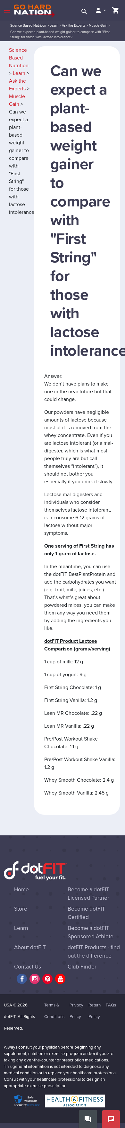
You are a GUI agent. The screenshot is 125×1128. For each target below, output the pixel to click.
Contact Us (27, 966)
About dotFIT (30, 947)
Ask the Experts (73, 25)
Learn (54, 25)
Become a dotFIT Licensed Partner (88, 893)
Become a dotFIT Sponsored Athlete (90, 932)
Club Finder (82, 966)
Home (21, 889)
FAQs (111, 1005)
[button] (100, 10)
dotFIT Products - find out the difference (94, 951)
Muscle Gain (98, 25)
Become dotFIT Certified (86, 913)
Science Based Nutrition (28, 25)
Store (20, 908)
